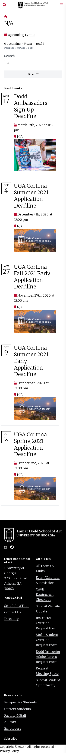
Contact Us (12, 612)
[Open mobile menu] (61, 5)
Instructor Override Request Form (47, 623)
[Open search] (4, 5)
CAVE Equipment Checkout (45, 594)
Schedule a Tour (16, 606)
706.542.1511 (13, 598)
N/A (20, 137)
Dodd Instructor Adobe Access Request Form (48, 657)
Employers (12, 728)
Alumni (10, 722)
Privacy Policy (9, 751)
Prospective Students (20, 702)
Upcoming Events (21, 35)
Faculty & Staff (15, 715)
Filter (31, 74)
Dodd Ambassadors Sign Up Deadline (30, 106)
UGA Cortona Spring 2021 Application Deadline (30, 444)
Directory (11, 619)
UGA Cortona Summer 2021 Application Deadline (31, 195)
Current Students (17, 709)
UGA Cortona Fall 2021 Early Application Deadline (32, 276)
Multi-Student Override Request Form (47, 640)
